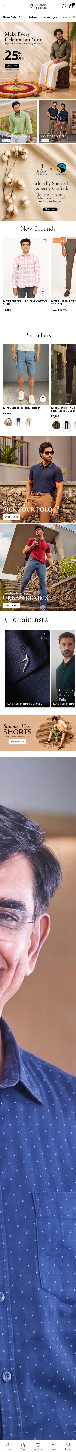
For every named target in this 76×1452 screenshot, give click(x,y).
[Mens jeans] (38, 567)
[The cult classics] (18, 121)
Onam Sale (9, 17)
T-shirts (33, 17)
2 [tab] (31, 91)
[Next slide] (71, 60)
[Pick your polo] (38, 479)
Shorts (66, 17)
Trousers (45, 17)
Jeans (57, 17)
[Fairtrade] (38, 182)
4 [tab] (45, 91)
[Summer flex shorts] (38, 733)
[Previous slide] (4, 60)
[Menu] (4, 6)
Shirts (22, 17)
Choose (46, 292)
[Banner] (38, 60)
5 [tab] (52, 91)
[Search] (64, 6)
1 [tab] (24, 91)
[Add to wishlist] (45, 241)
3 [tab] (38, 91)
